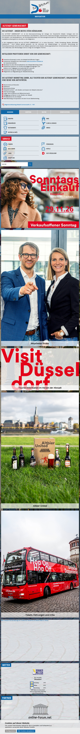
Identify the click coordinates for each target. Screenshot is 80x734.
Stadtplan (11, 158)
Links (9, 153)
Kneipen (10, 119)
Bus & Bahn (11, 149)
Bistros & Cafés (12, 132)
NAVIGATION (40, 16)
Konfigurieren (10, 731)
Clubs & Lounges (51, 123)
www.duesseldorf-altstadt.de (35, 61)
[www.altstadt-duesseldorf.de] (40, 7)
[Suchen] (30, 164)
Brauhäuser (12, 123)
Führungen (49, 144)
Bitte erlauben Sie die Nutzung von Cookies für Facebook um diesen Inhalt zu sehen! (24, 620)
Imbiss (48, 128)
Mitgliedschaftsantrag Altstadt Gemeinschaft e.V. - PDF (19, 104)
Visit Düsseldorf (51, 153)
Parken (10, 144)
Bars (47, 119)
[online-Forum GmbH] (40, 718)
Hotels (48, 149)
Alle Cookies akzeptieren (26, 731)
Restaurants (12, 128)
